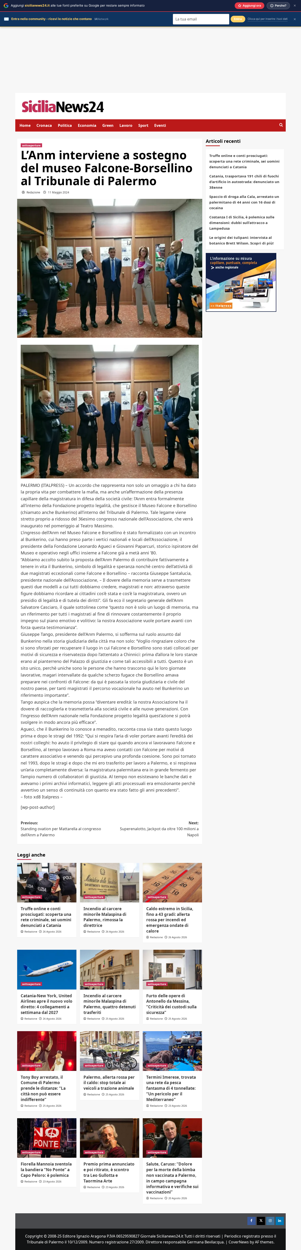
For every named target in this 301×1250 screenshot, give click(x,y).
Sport (143, 125)
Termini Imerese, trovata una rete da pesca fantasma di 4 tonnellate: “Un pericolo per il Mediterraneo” (171, 1088)
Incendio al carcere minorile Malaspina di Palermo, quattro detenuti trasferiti (109, 1004)
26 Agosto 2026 (52, 931)
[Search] (281, 125)
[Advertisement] (150, 60)
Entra (238, 19)
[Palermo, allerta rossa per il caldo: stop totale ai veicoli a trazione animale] (109, 1051)
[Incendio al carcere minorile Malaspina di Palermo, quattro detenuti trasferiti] (109, 969)
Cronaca (44, 125)
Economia (87, 125)
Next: (159, 828)
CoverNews (239, 1242)
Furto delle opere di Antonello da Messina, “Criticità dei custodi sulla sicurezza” (171, 1004)
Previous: (61, 828)
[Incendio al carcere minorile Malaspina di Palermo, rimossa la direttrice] (109, 882)
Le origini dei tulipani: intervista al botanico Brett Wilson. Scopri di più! (241, 240)
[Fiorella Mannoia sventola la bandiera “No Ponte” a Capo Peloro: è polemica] (46, 1138)
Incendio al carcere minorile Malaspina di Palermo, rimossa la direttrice (104, 917)
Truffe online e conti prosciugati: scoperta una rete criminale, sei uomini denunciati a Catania (46, 917)
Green (108, 125)
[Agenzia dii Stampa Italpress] (241, 281)
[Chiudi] (294, 5)
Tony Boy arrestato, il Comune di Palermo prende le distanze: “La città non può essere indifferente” (43, 1088)
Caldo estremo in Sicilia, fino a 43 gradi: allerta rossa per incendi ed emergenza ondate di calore (169, 920)
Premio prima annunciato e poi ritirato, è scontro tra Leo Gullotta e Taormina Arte (109, 1172)
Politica (65, 125)
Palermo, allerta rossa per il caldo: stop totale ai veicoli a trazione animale (109, 1082)
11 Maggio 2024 (58, 192)
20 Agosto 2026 (177, 1198)
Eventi (160, 125)
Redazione (33, 192)
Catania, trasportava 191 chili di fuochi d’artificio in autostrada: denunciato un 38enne (244, 182)
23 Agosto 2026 (177, 1105)
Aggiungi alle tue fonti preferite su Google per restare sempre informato (78, 5)
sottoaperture (31, 145)
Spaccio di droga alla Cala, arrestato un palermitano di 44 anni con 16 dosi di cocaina (244, 202)
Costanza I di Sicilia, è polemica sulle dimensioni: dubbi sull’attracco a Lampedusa (241, 223)
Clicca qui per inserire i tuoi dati (268, 18)
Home (25, 125)
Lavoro (125, 125)
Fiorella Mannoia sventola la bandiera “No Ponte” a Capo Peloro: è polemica (46, 1169)
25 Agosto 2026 (115, 1018)
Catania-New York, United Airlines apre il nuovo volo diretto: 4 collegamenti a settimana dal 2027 (46, 1004)
